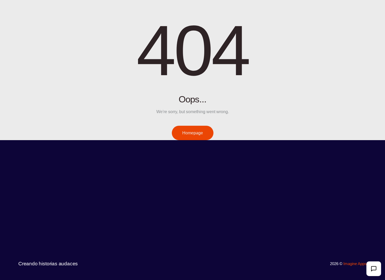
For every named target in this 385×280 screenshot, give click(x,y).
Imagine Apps (355, 263)
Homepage (192, 133)
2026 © (336, 263)
